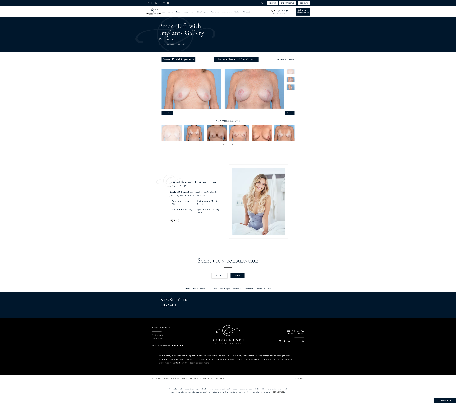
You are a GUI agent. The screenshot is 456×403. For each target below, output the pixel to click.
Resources (215, 12)
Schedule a (303, 11)
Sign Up (174, 220)
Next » (289, 113)
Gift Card (304, 3)
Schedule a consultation (228, 261)
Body (186, 12)
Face (193, 12)
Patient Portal (287, 3)
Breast (178, 12)
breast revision (252, 359)
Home (163, 12)
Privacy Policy (299, 378)
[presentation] (224, 144)
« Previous (167, 113)
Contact (246, 12)
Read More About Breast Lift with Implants (236, 59)
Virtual (238, 276)
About (170, 12)
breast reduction (268, 359)
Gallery (237, 12)
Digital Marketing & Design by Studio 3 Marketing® (206, 378)
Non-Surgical (202, 12)
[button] (148, 3)
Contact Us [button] (444, 401)
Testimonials (227, 12)
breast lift (239, 359)
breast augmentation (224, 359)
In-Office (219, 276)
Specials (272, 3)
